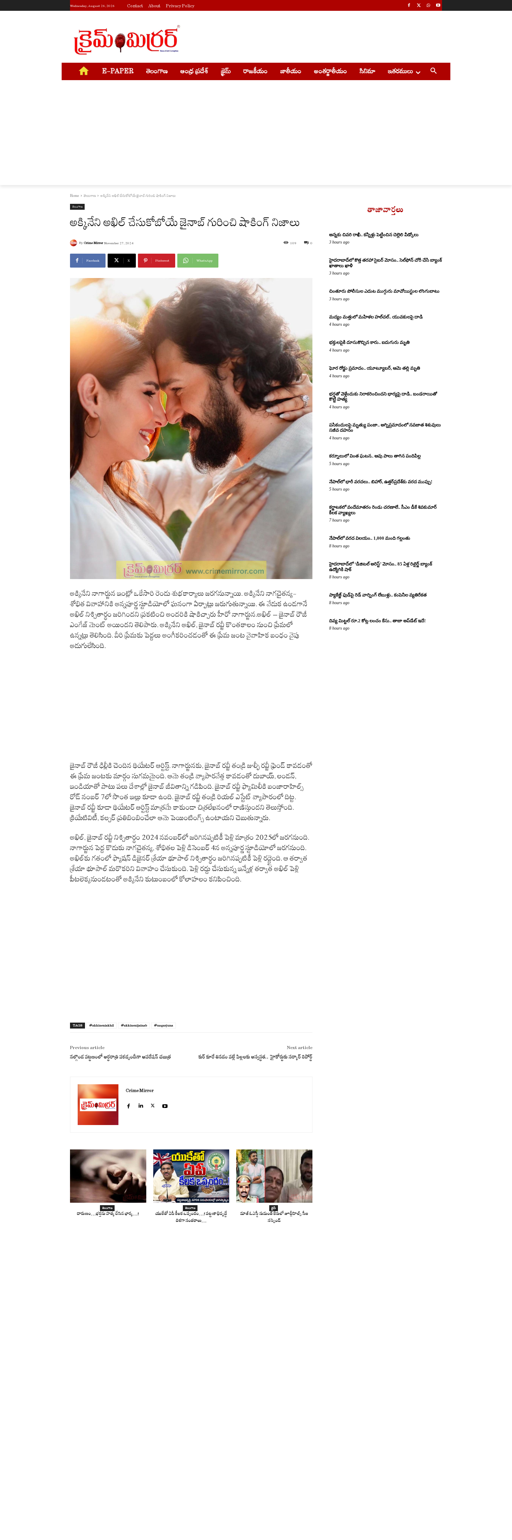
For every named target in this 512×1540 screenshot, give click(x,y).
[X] (419, 6)
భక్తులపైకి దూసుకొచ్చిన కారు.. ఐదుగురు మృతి (369, 342)
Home (74, 196)
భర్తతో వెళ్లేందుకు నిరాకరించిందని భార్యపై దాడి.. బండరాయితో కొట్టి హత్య (383, 396)
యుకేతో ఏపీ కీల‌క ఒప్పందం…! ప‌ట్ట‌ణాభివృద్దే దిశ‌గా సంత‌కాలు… (191, 1218)
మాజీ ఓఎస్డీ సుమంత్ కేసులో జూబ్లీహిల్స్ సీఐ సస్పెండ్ (274, 1218)
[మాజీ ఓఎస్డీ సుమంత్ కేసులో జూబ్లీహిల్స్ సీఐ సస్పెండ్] (274, 1176)
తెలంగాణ (90, 196)
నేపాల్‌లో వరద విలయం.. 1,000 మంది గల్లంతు (369, 538)
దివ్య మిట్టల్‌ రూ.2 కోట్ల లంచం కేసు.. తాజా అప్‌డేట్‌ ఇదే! (377, 620)
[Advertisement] (308, 38)
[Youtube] (438, 6)
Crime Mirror (93, 243)
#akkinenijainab (134, 1025)
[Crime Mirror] (74, 242)
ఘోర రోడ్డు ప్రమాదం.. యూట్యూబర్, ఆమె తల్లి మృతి (374, 368)
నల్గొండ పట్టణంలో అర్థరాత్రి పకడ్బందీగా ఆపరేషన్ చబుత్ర (120, 1058)
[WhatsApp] (428, 6)
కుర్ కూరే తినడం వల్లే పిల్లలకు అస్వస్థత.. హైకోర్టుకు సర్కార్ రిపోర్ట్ (255, 1058)
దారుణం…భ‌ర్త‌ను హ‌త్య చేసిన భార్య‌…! (108, 1214)
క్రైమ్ (273, 1208)
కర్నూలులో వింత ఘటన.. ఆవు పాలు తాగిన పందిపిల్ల (375, 456)
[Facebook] (409, 6)
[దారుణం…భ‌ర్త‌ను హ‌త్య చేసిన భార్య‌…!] (108, 1176)
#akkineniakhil (101, 1025)
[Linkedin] (140, 1103)
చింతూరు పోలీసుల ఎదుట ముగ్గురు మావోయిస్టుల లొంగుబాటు (384, 291)
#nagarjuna (163, 1025)
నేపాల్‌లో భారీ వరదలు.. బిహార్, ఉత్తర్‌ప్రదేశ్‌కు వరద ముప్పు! (380, 481)
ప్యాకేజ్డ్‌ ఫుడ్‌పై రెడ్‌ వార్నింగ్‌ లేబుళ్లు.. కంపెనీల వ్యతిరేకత (378, 595)
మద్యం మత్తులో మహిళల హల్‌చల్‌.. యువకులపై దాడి (376, 316)
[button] (433, 71)
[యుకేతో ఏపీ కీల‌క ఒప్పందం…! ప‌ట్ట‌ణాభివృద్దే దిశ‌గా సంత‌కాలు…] (191, 1176)
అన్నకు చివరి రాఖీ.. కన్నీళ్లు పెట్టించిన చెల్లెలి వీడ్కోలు (374, 234)
